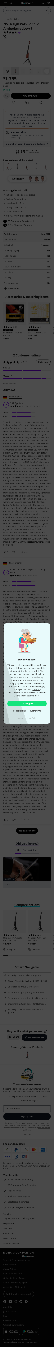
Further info (35, 710)
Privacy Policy (31, 718)
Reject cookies (19, 710)
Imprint (20, 718)
